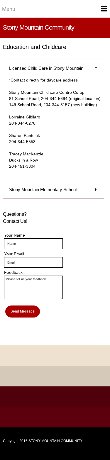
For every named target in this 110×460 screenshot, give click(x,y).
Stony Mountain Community (38, 27)
